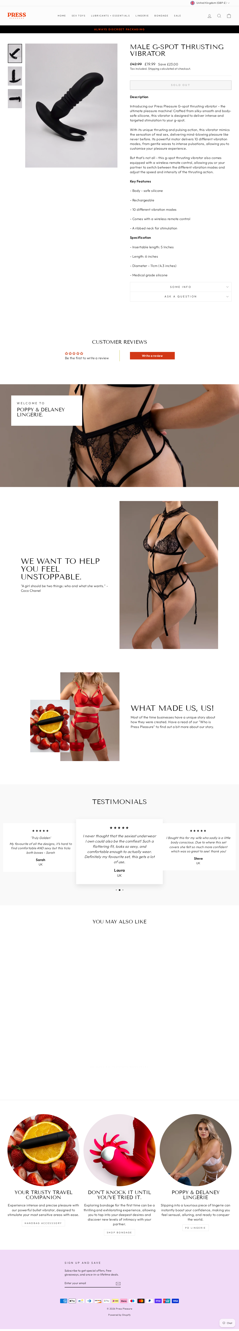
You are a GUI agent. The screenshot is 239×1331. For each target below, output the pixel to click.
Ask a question (180, 296)
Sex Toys (79, 15)
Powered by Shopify (119, 1314)
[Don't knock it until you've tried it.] (119, 1150)
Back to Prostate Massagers (122, 1066)
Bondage (161, 15)
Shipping (153, 68)
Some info (180, 287)
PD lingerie (195, 1227)
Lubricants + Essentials (110, 15)
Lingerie (142, 15)
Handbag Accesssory (43, 1223)
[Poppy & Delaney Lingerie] (196, 1150)
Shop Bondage (119, 1232)
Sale (177, 15)
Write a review (152, 356)
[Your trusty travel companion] (43, 1150)
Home (62, 15)
